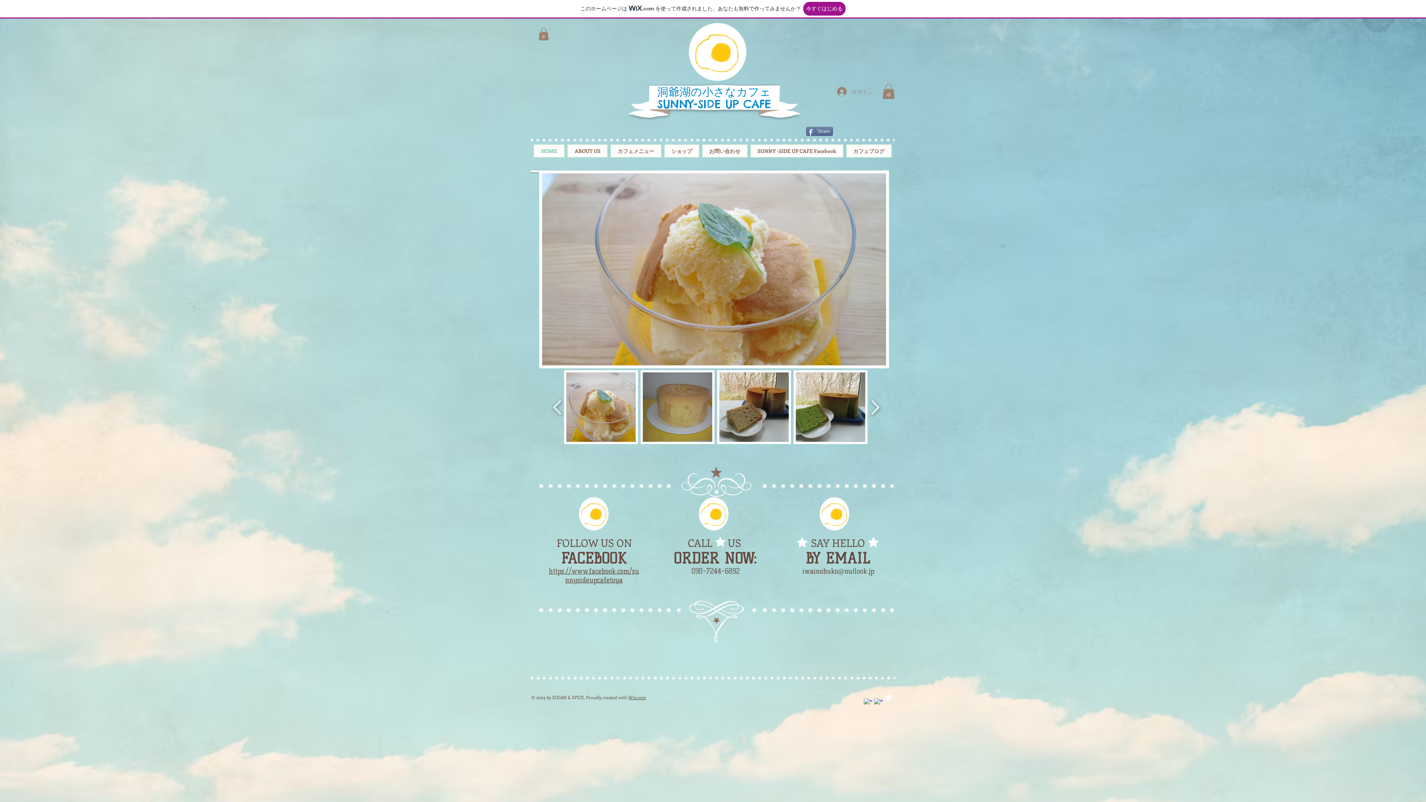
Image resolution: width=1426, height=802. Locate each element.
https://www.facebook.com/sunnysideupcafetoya (594, 576)
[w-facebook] (868, 702)
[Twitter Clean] (889, 697)
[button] (888, 91)
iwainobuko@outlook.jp (838, 571)
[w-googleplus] (878, 702)
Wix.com (637, 697)
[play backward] (557, 407)
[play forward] (875, 407)
